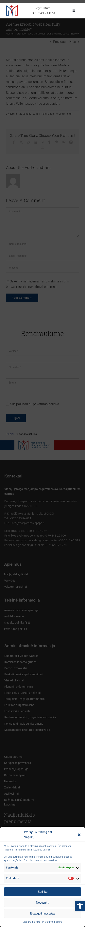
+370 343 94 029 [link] (42, 13)
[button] (79, 835)
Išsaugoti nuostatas (42, 913)
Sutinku (42, 891)
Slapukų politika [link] (31, 921)
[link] (80, 906)
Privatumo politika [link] (52, 921)
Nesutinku (42, 902)
